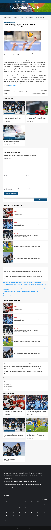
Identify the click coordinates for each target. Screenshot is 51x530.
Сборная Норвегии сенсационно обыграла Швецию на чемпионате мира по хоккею (22, 282)
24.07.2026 (6, 121)
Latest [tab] (6, 300)
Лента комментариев (8, 386)
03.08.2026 (29, 414)
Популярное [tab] (15, 205)
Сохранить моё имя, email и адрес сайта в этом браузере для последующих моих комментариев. (24, 188)
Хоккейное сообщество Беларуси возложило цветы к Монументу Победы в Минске (36, 118)
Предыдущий (13, 91)
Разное (15, 211)
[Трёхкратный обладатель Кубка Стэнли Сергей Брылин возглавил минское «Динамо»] (14, 108)
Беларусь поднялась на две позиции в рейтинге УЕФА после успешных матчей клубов (23, 276)
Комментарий (7, 158)
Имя (5, 175)
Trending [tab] (17, 300)
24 (6, 515)
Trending (26, 473)
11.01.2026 (6, 144)
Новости (28, 1)
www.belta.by (12, 85)
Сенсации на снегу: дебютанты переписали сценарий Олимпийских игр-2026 (20, 291)
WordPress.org (7, 389)
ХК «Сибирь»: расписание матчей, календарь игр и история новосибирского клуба (22, 271)
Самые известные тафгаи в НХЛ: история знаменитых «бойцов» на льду (20, 268)
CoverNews (32, 528)
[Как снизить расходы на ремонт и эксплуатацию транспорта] (8, 257)
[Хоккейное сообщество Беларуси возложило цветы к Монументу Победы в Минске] (37, 108)
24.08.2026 (6, 414)
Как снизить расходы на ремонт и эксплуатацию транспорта (27, 258)
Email (27, 175)
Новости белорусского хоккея (10, 22)
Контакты (33, 1)
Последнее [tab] (7, 205)
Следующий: (36, 91)
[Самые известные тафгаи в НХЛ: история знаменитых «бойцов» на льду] (8, 212)
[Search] (47, 14)
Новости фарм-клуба (33, 475)
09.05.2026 (29, 121)
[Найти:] (19, 199)
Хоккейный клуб (25, 7)
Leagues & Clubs (7, 473)
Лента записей (7, 384)
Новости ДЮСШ (39, 473)
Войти (5, 381)
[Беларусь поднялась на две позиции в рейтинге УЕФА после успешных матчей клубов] (8, 246)
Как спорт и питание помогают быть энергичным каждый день (17, 293)
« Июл (5, 520)
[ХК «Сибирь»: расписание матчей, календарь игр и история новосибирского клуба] (8, 223)
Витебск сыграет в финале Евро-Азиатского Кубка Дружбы (12, 142)
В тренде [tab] (23, 205)
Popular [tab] (11, 300)
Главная (23, 1)
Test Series (15, 473)
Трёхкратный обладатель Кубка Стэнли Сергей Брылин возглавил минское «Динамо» (14, 118)
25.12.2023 (7, 27)
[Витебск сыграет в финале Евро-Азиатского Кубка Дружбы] (14, 132)
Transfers (21, 473)
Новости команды (23, 475)
